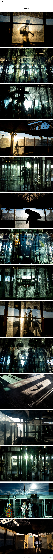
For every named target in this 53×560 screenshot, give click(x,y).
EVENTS (42, 1)
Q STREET (39, 1)
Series (36, 1)
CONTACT (45, 1)
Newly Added (30, 1)
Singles (34, 1)
